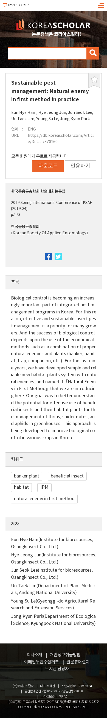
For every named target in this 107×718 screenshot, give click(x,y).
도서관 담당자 (57, 668)
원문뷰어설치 (77, 662)
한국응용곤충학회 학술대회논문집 (38, 191)
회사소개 (34, 654)
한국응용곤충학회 (25, 226)
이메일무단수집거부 (41, 662)
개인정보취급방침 (65, 654)
